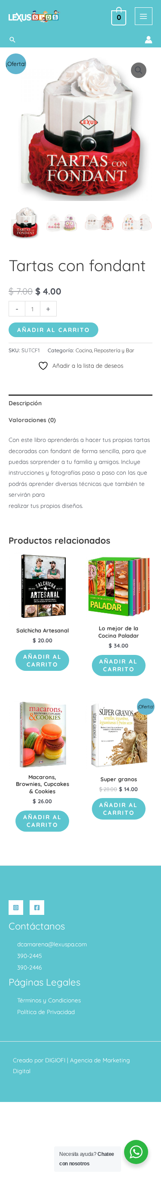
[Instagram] (16, 907)
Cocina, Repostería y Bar (105, 350)
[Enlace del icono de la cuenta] (148, 40)
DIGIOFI (55, 1060)
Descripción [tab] (25, 403)
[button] (12, 40)
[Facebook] (37, 907)
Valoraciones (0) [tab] (32, 419)
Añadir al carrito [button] (42, 660)
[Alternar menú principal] (143, 16)
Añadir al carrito (53, 329)
